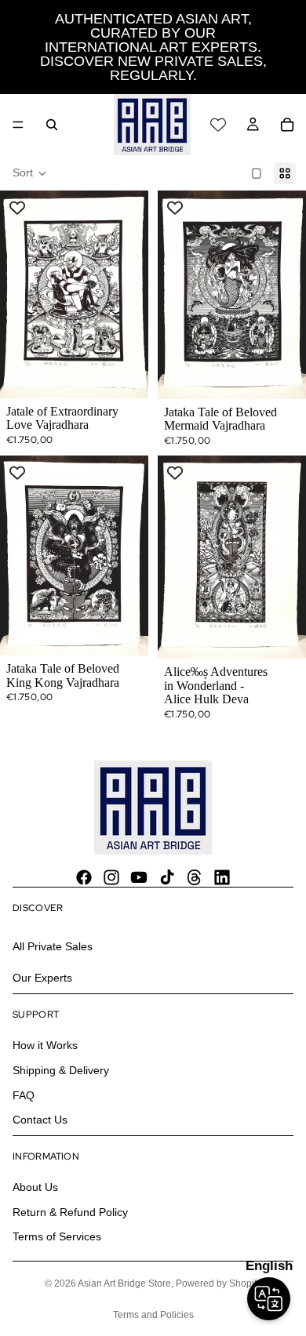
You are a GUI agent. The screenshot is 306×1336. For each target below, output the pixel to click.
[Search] (52, 124)
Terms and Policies (153, 1314)
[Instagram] (111, 877)
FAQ (24, 1095)
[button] (30, 173)
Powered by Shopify (218, 1283)
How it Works (45, 1045)
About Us (35, 1187)
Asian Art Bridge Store (124, 1283)
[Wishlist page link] (218, 125)
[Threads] (194, 877)
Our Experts (42, 977)
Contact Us (40, 1119)
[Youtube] (138, 877)
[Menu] (18, 125)
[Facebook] (84, 877)
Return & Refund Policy (70, 1212)
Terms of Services (57, 1237)
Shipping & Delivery (61, 1070)
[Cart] (287, 124)
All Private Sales (53, 946)
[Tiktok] (167, 877)
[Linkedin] (222, 877)
